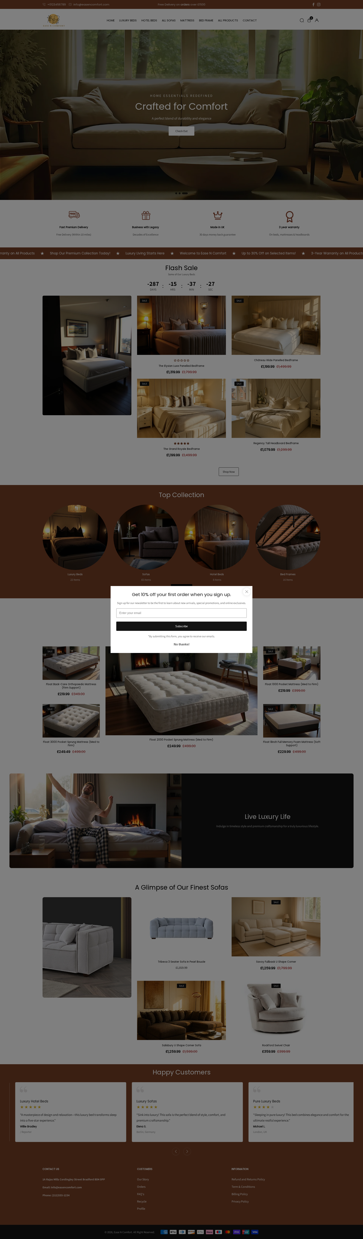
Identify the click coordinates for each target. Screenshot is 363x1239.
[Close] (247, 591)
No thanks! (181, 644)
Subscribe (181, 626)
